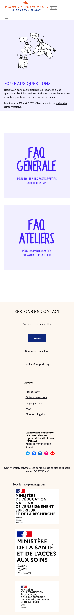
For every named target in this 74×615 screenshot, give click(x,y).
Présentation (33, 391)
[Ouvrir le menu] (6, 18)
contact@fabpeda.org (37, 364)
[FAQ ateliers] (37, 237)
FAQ (28, 408)
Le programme (34, 403)
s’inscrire (37, 338)
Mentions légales (35, 414)
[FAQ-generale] (37, 165)
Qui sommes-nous (36, 397)
